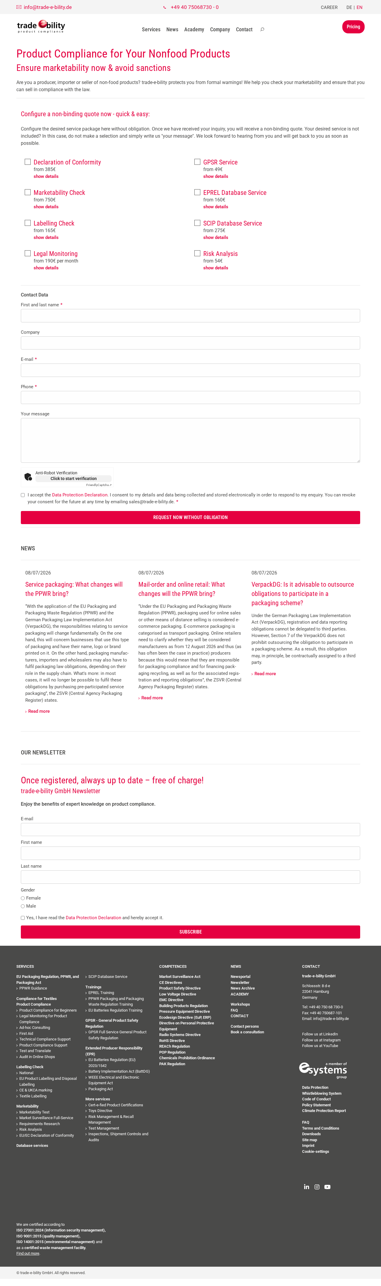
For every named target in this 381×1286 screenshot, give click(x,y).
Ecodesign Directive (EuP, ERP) (185, 1017)
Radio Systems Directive (180, 1034)
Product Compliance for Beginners (48, 1010)
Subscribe (190, 932)
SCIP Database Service (107, 976)
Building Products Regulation (183, 1006)
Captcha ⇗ (99, 485)
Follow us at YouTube (320, 1045)
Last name (31, 866)
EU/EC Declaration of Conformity (46, 1135)
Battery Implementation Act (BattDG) (119, 1071)
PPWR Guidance (33, 988)
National (26, 1073)
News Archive (243, 988)
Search (262, 29)
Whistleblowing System (321, 1093)
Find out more (27, 1253)
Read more (39, 711)
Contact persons (245, 1026)
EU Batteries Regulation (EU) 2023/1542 (112, 1062)
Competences (173, 966)
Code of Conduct (316, 1099)
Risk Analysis (30, 1129)
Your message (35, 414)
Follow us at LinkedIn (320, 1034)
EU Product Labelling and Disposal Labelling (48, 1081)
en (360, 7)
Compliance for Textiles (36, 998)
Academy (194, 29)
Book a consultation (247, 1032)
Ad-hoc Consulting (34, 1027)
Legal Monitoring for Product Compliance (43, 1019)
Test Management (103, 1128)
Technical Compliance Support (45, 1039)
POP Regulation (172, 1052)
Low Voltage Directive (177, 994)
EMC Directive (171, 1000)
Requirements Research (39, 1124)
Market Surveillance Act (179, 976)
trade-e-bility (41, 26)
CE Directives (170, 982)
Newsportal (240, 976)
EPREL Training (101, 992)
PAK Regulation (172, 1064)
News (172, 29)
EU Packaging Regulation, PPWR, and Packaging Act (47, 979)
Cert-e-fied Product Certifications (115, 1105)
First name (31, 842)
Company (220, 29)
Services (151, 29)
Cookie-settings (315, 1151)
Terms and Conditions (320, 1128)
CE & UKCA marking (35, 1090)
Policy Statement (316, 1105)
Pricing (353, 26)
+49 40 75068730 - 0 (195, 7)
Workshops (240, 1004)
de (349, 7)
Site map (309, 1140)
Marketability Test (34, 1112)
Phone (29, 386)
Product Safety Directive (180, 988)
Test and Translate (35, 1051)
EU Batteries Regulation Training (115, 1010)
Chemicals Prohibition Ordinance (187, 1058)
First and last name (42, 304)
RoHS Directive (172, 1040)
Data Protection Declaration (79, 495)
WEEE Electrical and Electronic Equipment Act (113, 1080)
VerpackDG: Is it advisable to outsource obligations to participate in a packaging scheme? (303, 594)
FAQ (234, 1010)
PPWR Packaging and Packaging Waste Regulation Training (116, 1001)
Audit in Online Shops (37, 1056)
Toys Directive (100, 1110)
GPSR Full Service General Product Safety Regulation (117, 1035)
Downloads (311, 1134)
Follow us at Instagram (321, 1040)
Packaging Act (100, 1089)
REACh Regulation (174, 1046)
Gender (28, 890)
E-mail (29, 359)
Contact (244, 29)
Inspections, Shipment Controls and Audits (118, 1137)
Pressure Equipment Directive (184, 1011)
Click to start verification (74, 478)
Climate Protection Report (324, 1110)
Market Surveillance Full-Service (46, 1118)
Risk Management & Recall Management (111, 1119)
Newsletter (240, 982)
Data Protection (315, 1087)
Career (329, 7)
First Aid (26, 1033)
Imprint (308, 1145)
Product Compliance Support (43, 1045)
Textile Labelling (32, 1096)
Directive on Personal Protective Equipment (186, 1026)
